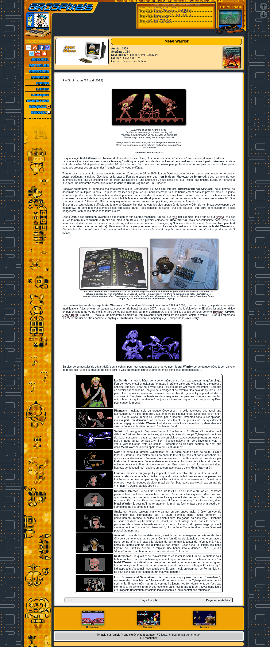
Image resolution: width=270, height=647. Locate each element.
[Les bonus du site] (37, 77)
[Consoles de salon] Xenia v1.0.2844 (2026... (173, 13)
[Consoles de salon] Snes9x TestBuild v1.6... (173, 15)
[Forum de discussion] (37, 83)
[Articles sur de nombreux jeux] (37, 65)
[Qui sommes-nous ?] (37, 101)
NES (174, 216)
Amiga (220, 216)
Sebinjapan (75, 80)
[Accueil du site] (37, 59)
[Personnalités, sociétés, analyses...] (37, 71)
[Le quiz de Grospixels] (37, 107)
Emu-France (194, 5)
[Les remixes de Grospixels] (37, 113)
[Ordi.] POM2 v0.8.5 (162, 20)
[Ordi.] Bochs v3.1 (162, 18)
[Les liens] (37, 89)
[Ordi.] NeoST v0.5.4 (163, 23)
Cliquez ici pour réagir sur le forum (179, 634)
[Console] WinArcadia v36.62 (166, 8)
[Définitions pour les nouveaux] (37, 95)
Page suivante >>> (218, 600)
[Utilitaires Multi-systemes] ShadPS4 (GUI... (173, 10)
